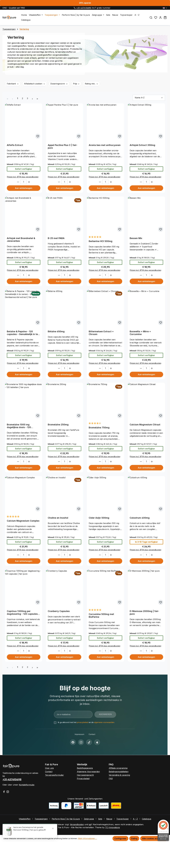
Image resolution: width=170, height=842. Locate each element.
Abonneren (105, 714)
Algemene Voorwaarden (88, 771)
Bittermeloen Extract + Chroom (101, 332)
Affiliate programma (118, 768)
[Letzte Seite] (37, 98)
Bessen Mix (136, 238)
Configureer (120, 838)
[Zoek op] (151, 17)
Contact (92, 734)
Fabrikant (11, 83)
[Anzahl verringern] (18, 182)
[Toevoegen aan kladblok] (37, 136)
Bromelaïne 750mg (99, 427)
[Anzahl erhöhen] (29, 182)
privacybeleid (82, 722)
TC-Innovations (112, 827)
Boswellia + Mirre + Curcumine (140, 332)
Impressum (79, 734)
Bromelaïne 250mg (58, 424)
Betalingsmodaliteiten (118, 771)
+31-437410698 (83, 8)
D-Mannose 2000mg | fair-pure (144, 612)
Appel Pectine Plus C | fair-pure (62, 146)
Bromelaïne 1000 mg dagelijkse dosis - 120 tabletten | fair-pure (19, 426)
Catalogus (146, 819)
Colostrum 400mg (140, 517)
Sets (100, 819)
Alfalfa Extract (15, 145)
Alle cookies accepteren (154, 838)
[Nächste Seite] (32, 98)
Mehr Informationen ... (87, 838)
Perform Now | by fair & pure (66, 819)
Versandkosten (77, 824)
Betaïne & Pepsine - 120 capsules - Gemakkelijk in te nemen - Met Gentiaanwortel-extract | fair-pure (23, 333)
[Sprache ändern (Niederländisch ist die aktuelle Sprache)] (165, 8)
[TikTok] (89, 742)
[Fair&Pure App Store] (97, 742)
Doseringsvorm (57, 83)
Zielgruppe (89, 819)
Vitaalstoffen (24, 819)
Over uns (49, 768)
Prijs (75, 83)
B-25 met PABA (56, 238)
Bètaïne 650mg (56, 331)
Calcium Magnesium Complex (23, 520)
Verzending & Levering (119, 775)
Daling (134, 838)
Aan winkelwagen (23, 188)
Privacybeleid (83, 778)
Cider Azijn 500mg (99, 517)
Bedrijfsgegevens (85, 768)
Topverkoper (122, 819)
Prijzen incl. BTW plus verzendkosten (22, 177)
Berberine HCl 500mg (100, 241)
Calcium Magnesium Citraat (145, 424)
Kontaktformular (26, 784)
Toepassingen (41, 819)
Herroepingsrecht (85, 775)
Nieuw (109, 819)
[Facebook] (73, 742)
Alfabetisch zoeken (33, 83)
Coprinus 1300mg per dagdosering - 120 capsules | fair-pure (23, 612)
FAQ (111, 778)
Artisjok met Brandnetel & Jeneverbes (21, 239)
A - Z (135, 819)
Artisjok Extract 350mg (142, 145)
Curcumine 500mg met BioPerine (101, 615)
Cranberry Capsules (59, 611)
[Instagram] (81, 742)
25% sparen (85, 3)
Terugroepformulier (54, 775)
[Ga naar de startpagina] (9, 17)
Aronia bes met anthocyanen (105, 145)
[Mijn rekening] (160, 17)
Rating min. (90, 83)
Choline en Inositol (58, 517)
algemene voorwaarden (104, 722)
